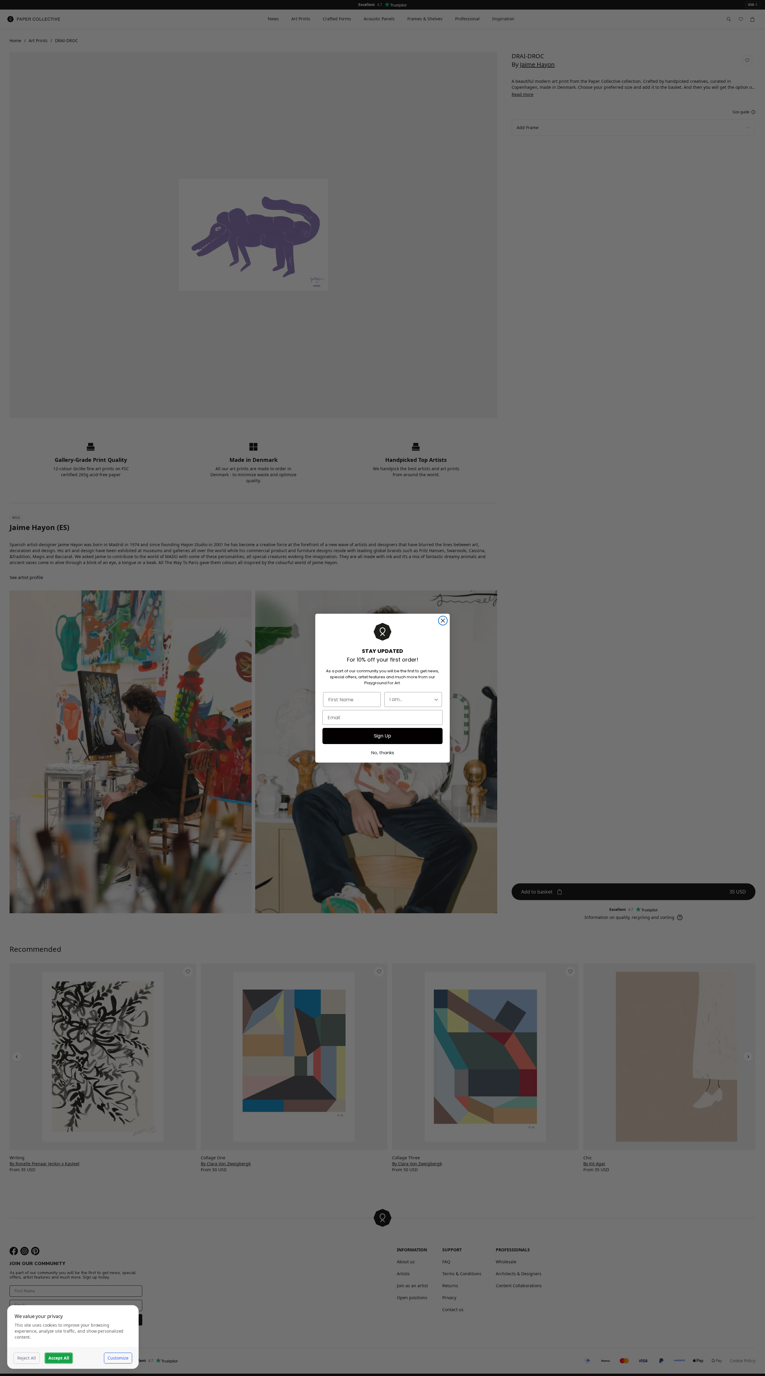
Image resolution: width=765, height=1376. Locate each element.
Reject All (26, 1358)
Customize (118, 1358)
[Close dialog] (442, 620)
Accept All (58, 1358)
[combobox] (411, 699)
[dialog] (73, 1337)
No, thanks (382, 752)
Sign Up (382, 735)
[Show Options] (436, 699)
